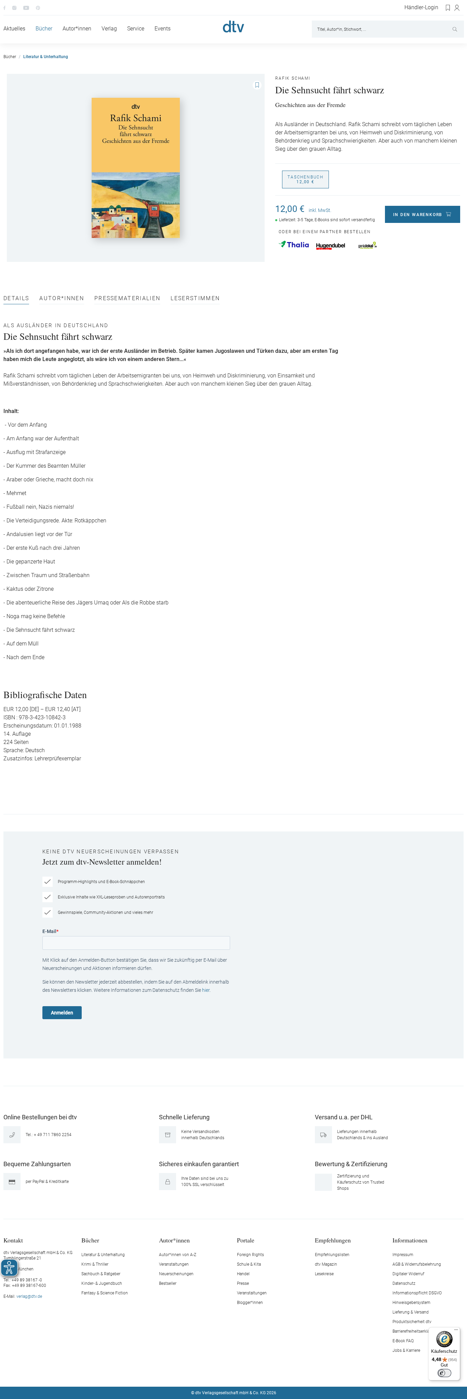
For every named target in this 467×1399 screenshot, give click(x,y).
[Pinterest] (38, 7)
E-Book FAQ (403, 1340)
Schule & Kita (249, 1264)
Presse (243, 1283)
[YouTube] (26, 7)
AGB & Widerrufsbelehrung (416, 1264)
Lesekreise (324, 1273)
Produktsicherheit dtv (411, 1321)
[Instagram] (14, 7)
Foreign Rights (250, 1254)
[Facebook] (4, 7)
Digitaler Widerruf (408, 1273)
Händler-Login (421, 7)
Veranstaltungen (174, 1264)
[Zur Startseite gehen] (233, 26)
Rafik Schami (292, 78)
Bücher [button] (90, 1240)
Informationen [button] (409, 1240)
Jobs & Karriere (406, 1350)
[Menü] (456, 1331)
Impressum (402, 1254)
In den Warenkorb (417, 214)
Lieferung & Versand (410, 1312)
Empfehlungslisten (332, 1254)
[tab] (16, 300)
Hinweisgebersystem (411, 1302)
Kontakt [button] (13, 1240)
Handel (243, 1273)
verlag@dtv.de (29, 1296)
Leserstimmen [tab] (195, 299)
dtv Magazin (326, 1264)
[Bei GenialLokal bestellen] (367, 245)
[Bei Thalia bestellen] (294, 244)
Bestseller (167, 1283)
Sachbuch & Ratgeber (100, 1273)
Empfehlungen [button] (333, 1240)
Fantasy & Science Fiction (104, 1293)
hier (206, 990)
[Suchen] (456, 29)
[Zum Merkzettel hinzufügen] (257, 85)
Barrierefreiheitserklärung (415, 1331)
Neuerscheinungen (176, 1273)
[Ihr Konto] (457, 8)
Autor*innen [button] (174, 1240)
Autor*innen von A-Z (177, 1254)
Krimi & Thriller (94, 1264)
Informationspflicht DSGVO (417, 1293)
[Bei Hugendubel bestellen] (331, 246)
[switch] (444, 1373)
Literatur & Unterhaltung (103, 1254)
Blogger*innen (250, 1302)
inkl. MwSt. (320, 210)
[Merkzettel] (448, 8)
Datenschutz (403, 1283)
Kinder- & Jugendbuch (101, 1283)
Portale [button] (245, 1240)
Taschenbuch (305, 179)
